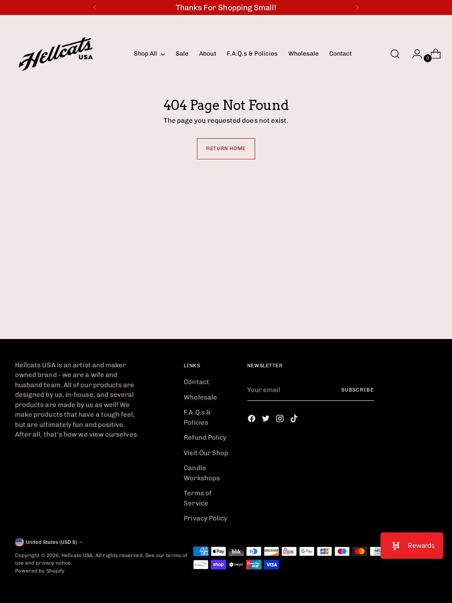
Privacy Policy (205, 518)
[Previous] (95, 7)
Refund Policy (205, 437)
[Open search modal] (395, 54)
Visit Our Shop (206, 453)
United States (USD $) (51, 542)
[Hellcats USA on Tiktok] (295, 420)
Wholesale (200, 397)
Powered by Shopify (39, 571)
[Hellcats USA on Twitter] (266, 420)
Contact (196, 382)
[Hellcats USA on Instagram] (280, 420)
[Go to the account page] (413, 54)
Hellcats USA (77, 555)
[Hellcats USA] (68, 54)
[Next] (357, 7)
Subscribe (357, 390)
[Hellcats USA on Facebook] (252, 420)
